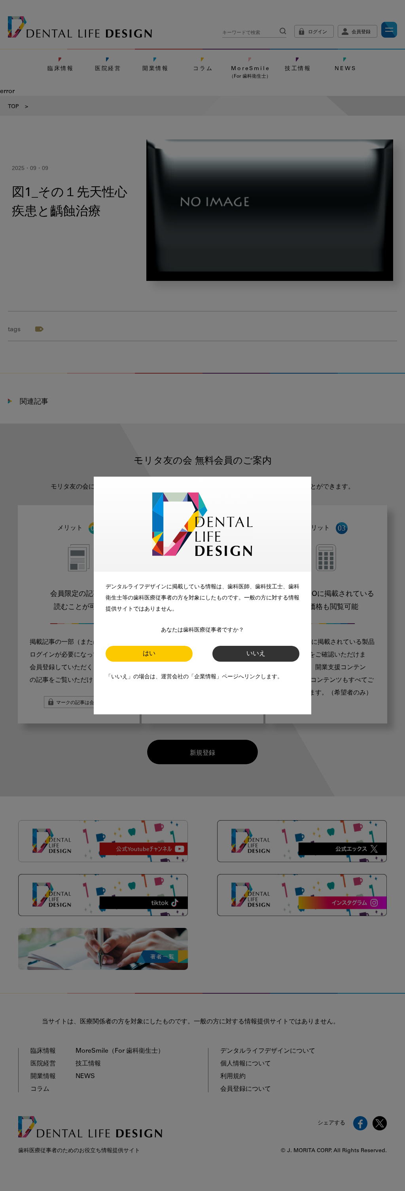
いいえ (255, 654)
